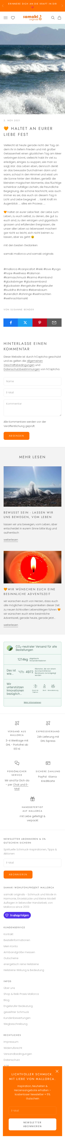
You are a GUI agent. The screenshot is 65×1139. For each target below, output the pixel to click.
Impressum (11, 1042)
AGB (6, 1066)
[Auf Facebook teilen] (11, 323)
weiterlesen (11, 540)
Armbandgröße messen (19, 952)
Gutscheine (11, 958)
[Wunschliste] (13, 18)
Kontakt (8, 934)
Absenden (16, 435)
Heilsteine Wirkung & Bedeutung (24, 970)
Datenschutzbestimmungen (22, 369)
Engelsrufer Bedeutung (18, 1006)
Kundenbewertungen (17, 1018)
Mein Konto (11, 946)
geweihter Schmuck (16, 1012)
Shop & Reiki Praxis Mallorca (21, 994)
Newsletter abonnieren (32, 1124)
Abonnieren (18, 874)
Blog (6, 1000)
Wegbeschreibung (15, 1024)
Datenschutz (12, 1060)
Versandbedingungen (18, 1054)
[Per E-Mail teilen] (54, 323)
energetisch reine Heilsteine (21, 964)
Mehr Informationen (32, 702)
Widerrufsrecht (13, 1048)
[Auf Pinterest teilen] (40, 323)
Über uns (9, 988)
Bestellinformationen (17, 940)
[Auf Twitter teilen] (25, 323)
